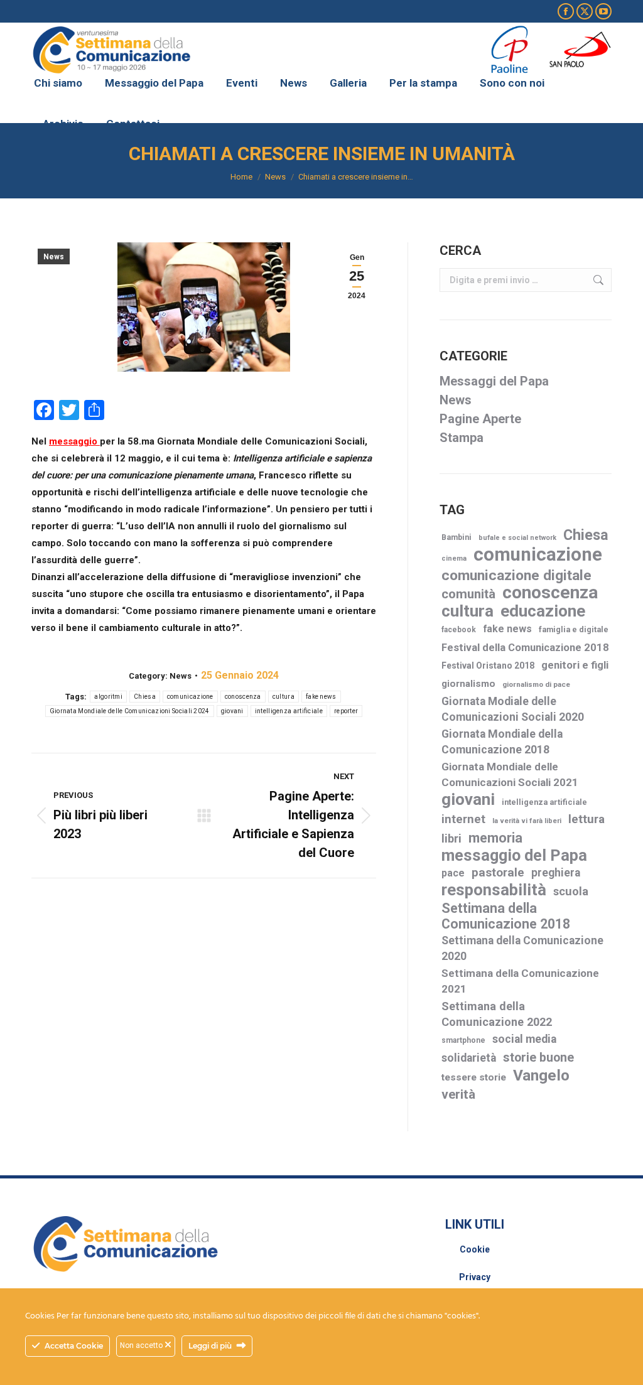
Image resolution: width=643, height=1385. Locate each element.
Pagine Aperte (480, 418)
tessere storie (473, 1077)
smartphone (463, 1040)
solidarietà (468, 1058)
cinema (454, 558)
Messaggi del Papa (494, 381)
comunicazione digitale (516, 575)
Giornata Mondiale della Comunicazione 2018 (502, 742)
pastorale (498, 872)
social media (524, 1039)
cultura (283, 696)
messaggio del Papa (514, 855)
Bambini (456, 537)
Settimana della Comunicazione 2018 (505, 916)
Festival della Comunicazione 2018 (525, 648)
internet (463, 819)
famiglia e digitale (573, 629)
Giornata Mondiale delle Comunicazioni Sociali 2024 (130, 711)
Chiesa (145, 696)
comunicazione (190, 696)
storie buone (538, 1057)
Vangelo (541, 1075)
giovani (232, 711)
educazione (542, 611)
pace (453, 873)
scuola (570, 891)
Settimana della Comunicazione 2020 (522, 948)
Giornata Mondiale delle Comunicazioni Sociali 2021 (509, 774)
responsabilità (493, 890)
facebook (458, 629)
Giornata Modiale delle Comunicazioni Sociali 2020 (512, 709)
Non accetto (142, 1345)
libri (451, 838)
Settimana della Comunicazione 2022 (496, 1014)
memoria (495, 838)
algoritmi (108, 696)
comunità (468, 593)
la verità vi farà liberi (526, 821)
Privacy (474, 1277)
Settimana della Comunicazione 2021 (520, 981)
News (53, 256)
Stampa (462, 437)
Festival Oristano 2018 (487, 665)
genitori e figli (574, 665)
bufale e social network (517, 538)
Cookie (475, 1249)
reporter (346, 711)
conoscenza (243, 696)
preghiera (555, 872)
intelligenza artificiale (289, 711)
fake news (321, 696)
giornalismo (468, 683)
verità (458, 1094)
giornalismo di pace (536, 684)
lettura (586, 819)
